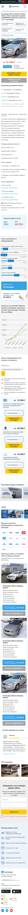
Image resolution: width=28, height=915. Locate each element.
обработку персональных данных (18, 816)
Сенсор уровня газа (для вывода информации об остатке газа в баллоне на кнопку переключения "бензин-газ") (15, 388)
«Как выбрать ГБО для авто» (9, 187)
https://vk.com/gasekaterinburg (9, 199)
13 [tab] (20, 757)
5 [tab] (10, 757)
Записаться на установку (14, 419)
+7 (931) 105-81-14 (6, 880)
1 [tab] (5, 757)
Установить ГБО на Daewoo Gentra (14, 74)
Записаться (14, 812)
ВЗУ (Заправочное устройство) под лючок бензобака (14, 379)
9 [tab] (15, 757)
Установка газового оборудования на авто (10, 11)
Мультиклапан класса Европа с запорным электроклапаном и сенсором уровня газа (14, 383)
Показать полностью (9, 753)
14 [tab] (21, 757)
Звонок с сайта (16, 880)
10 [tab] (16, 757)
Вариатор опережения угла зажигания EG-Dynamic (15, 393)
